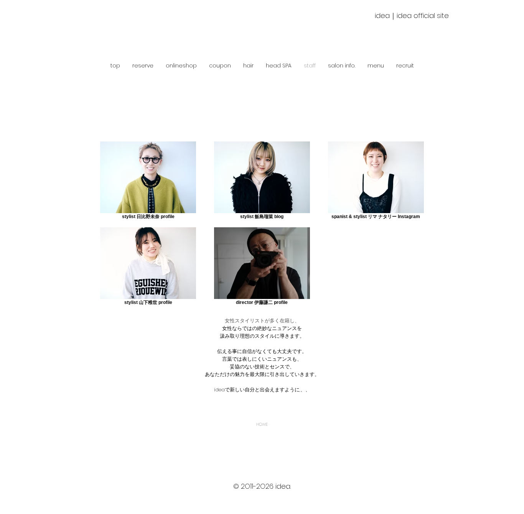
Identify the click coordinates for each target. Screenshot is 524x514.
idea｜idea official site (412, 15)
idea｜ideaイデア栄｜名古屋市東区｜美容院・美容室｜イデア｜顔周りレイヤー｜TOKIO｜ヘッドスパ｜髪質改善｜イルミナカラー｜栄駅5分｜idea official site (262, 502)
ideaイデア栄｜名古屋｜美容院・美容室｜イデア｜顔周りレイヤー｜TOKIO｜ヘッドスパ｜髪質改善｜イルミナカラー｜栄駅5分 (262, 494)
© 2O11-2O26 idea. (262, 486)
